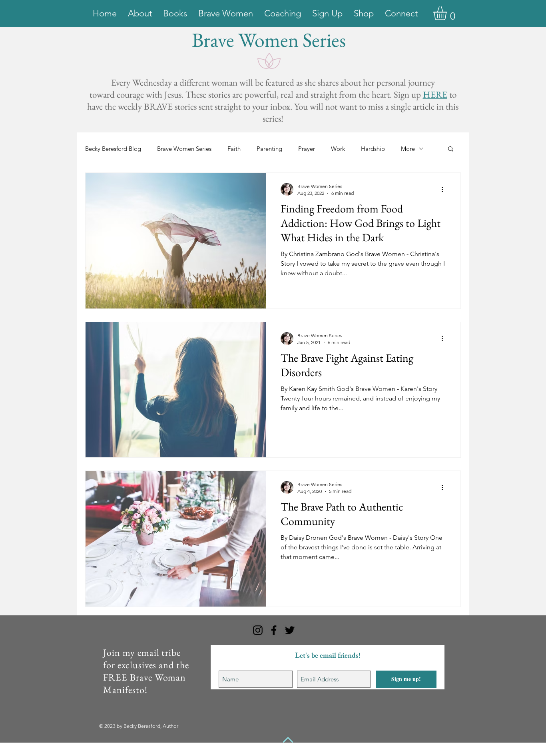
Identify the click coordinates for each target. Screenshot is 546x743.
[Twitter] (289, 630)
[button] (448, 13)
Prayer (306, 148)
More (408, 148)
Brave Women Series (184, 148)
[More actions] (445, 189)
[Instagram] (257, 630)
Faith (234, 148)
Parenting (269, 148)
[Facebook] (273, 630)
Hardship (373, 148)
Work (338, 148)
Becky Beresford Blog (113, 148)
